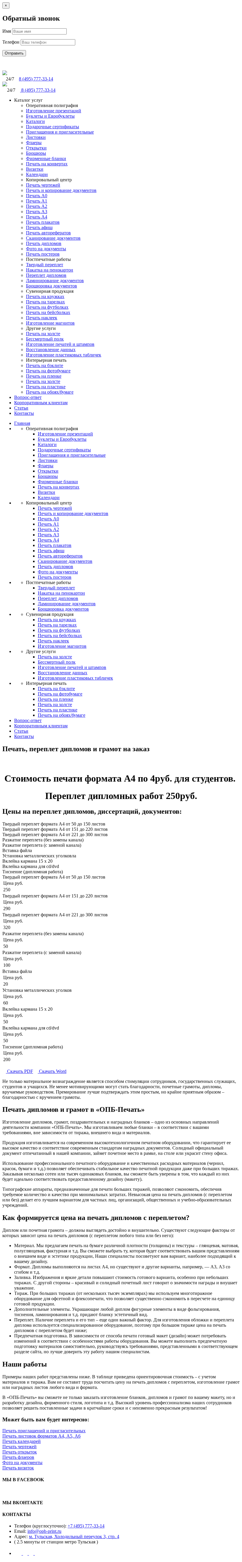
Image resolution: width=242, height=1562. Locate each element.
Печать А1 (36, 200)
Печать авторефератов (48, 232)
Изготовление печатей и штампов (60, 344)
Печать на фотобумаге (48, 370)
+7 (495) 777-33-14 (86, 1525)
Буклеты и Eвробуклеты (50, 116)
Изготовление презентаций (53, 110)
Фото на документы (46, 248)
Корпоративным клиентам (41, 402)
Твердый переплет (44, 264)
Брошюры (36, 153)
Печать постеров (43, 254)
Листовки (36, 137)
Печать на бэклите (44, 365)
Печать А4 (36, 216)
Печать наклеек (41, 317)
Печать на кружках (45, 296)
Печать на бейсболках (48, 312)
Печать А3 (36, 211)
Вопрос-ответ (28, 397)
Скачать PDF (19, 1071)
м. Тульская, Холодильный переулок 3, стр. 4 (74, 1536)
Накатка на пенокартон (49, 269)
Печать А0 (36, 195)
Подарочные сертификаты (52, 126)
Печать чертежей (43, 185)
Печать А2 (36, 206)
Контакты (24, 413)
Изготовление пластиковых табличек (63, 354)
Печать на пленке (43, 376)
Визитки (34, 169)
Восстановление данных (51, 349)
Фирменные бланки (46, 158)
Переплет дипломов (46, 275)
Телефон (10, 42)
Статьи (21, 407)
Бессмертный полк (45, 338)
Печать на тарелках (45, 301)
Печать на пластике (46, 386)
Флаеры (34, 142)
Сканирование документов (53, 238)
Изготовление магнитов (50, 322)
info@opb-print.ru (44, 1531)
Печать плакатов (43, 222)
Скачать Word (52, 1071)
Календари (37, 174)
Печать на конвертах (47, 163)
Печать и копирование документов (61, 190)
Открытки (36, 147)
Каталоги (35, 121)
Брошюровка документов (51, 285)
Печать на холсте (43, 333)
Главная (22, 423)
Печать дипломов (43, 243)
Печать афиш (39, 227)
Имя (6, 31)
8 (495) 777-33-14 (36, 78)
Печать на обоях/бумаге (49, 391)
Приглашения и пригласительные (60, 131)
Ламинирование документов (55, 280)
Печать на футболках (47, 307)
